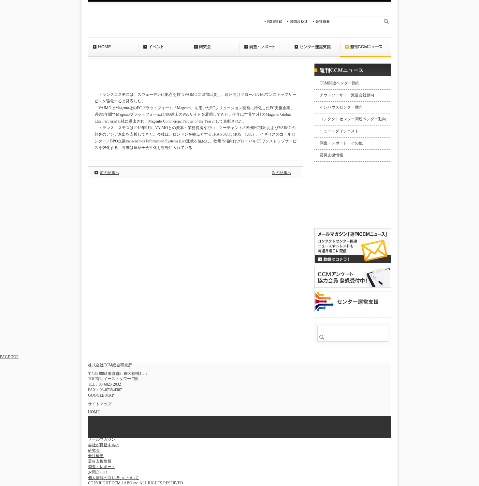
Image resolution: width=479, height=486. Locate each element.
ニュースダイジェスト (339, 131)
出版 (92, 417)
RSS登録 (273, 21)
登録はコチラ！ (352, 245)
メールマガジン (101, 439)
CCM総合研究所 (111, 19)
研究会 (214, 50)
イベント (163, 50)
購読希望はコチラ (335, 211)
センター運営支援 (315, 50)
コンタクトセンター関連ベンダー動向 (353, 119)
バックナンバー (335, 216)
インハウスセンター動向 (341, 107)
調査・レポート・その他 (341, 143)
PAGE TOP (9, 357)
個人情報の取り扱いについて (113, 478)
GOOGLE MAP (101, 395)
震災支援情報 (331, 155)
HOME (113, 50)
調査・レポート (265, 50)
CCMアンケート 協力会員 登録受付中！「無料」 (352, 277)
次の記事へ (281, 172)
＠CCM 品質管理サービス (352, 301)
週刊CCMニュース (365, 50)
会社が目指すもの (103, 445)
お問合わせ (297, 21)
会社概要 (321, 21)
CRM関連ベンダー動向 (340, 83)
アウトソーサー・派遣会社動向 (347, 95)
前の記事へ (109, 172)
